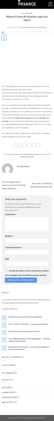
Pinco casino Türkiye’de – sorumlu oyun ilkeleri (28, 324)
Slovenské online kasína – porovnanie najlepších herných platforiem (28, 348)
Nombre (9, 236)
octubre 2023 (8, 392)
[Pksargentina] (27, 4)
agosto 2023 (7, 402)
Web (7, 259)
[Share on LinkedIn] (38, 145)
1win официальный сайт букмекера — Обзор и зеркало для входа (29, 339)
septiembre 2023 (9, 397)
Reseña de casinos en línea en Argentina (25, 316)
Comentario (10, 214)
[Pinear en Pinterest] (34, 145)
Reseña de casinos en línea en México (24, 331)
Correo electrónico (13, 247)
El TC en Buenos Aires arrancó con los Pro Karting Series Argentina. (13, 185)
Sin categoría (27, 13)
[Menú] (3, 4)
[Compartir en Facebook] (20, 145)
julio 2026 (6, 387)
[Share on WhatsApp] (16, 145)
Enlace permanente (27, 157)
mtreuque (42, 27)
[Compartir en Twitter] (25, 145)
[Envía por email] (29, 145)
